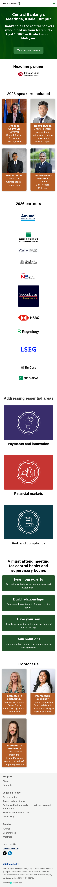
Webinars (7, 837)
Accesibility (8, 816)
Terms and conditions (14, 801)
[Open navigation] (54, 3)
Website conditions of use (16, 812)
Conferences (9, 833)
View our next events (28, 50)
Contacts (7, 785)
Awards (6, 829)
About (6, 781)
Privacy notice (10, 797)
